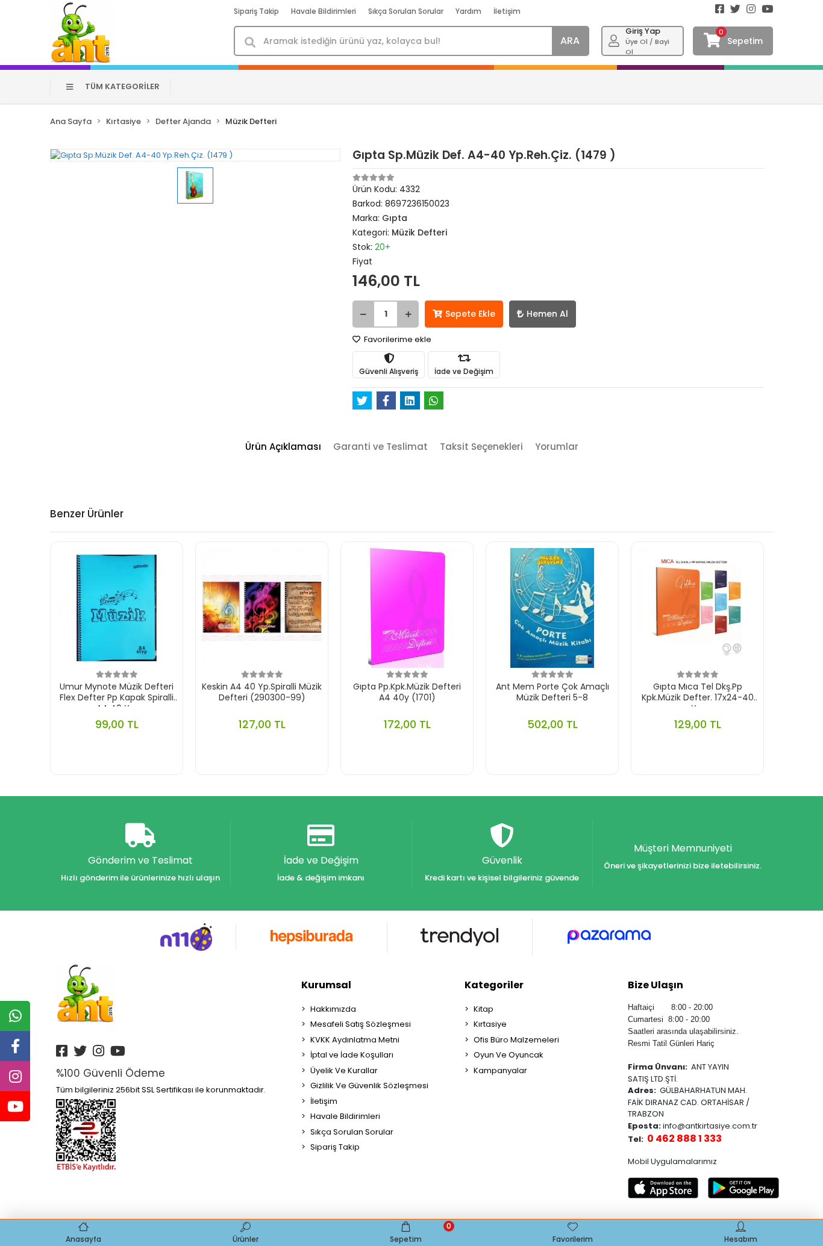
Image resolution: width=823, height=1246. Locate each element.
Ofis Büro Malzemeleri (516, 1039)
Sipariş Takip (256, 11)
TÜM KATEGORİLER (122, 86)
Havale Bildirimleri (323, 11)
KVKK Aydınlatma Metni (354, 1039)
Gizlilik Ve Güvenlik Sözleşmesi (369, 1085)
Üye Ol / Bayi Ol (647, 47)
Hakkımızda (333, 1009)
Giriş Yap (642, 31)
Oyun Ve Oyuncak (508, 1055)
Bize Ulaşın (655, 985)
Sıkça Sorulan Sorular (405, 11)
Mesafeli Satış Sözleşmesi (360, 1024)
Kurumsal (326, 985)
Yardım (468, 11)
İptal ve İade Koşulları (351, 1055)
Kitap (483, 1009)
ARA (570, 41)
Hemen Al (547, 314)
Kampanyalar (500, 1070)
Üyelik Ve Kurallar (344, 1070)
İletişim (507, 11)
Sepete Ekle (470, 314)
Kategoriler (494, 985)
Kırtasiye (490, 1024)
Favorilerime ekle (396, 339)
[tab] (283, 447)
